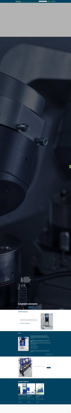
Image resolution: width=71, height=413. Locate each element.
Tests (35, 307)
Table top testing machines (49, 354)
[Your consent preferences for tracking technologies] (70, 412)
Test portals (48, 367)
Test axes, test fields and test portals (40, 396)
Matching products (40, 307)
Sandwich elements (31, 307)
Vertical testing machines (22, 395)
